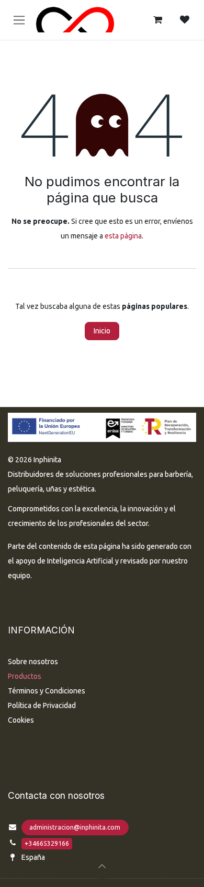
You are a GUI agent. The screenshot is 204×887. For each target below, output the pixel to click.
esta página (123, 236)
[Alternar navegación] (19, 20)
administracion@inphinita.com (74, 827)
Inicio (102, 331)
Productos (24, 676)
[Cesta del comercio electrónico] (157, 19)
